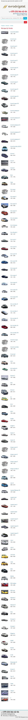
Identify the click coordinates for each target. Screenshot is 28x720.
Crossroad (12, 354)
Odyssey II (12, 597)
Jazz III (12, 483)
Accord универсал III (15, 125)
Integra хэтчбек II (14, 468)
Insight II (12, 425)
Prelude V (12, 626)
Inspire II (12, 433)
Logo (11, 562)
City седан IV (13, 211)
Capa (11, 182)
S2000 (11, 640)
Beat (11, 175)
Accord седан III (14, 67)
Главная (3, 25)
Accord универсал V (15, 139)
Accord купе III (13, 53)
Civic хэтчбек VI (14, 318)
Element (12, 390)
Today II (12, 690)
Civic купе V (13, 239)
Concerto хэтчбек (14, 347)
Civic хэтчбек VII (14, 325)
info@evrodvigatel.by (21, 13)
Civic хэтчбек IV (14, 304)
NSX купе (12, 590)
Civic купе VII (13, 254)
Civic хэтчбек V (14, 311)
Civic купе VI (13, 246)
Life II (11, 540)
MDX (11, 569)
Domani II (12, 375)
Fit (11, 397)
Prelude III (12, 619)
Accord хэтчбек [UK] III (15, 146)
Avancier (12, 168)
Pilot (11, 612)
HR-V (11, 411)
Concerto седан (14, 339)
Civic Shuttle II (13, 232)
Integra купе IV (14, 454)
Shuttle (12, 647)
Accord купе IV (13, 60)
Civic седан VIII (14, 297)
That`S (12, 676)
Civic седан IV (13, 268)
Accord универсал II (15, 117)
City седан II (13, 196)
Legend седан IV (14, 533)
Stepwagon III (13, 662)
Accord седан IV (14, 74)
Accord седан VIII (14, 103)
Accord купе (13, 39)
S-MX (11, 655)
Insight (12, 418)
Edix (11, 382)
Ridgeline (12, 633)
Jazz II (11, 476)
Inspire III (12, 440)
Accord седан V (14, 82)
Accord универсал (14, 110)
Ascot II (12, 160)
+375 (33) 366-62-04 (18, 12)
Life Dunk (12, 554)
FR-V (11, 404)
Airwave (12, 153)
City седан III (13, 203)
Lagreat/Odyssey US (15, 490)
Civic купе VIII (13, 261)
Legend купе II (13, 504)
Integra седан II (14, 461)
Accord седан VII (14, 96)
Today (11, 683)
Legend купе (13, 497)
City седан (12, 189)
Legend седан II (14, 519)
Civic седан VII (13, 289)
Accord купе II (13, 46)
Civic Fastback (13, 225)
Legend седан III (14, 526)
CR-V (11, 361)
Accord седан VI (14, 89)
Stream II (12, 669)
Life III (11, 547)
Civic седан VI (13, 282)
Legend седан (13, 511)
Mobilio (12, 576)
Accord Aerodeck (14, 32)
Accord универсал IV (15, 132)
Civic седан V (13, 275)
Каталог (7, 25)
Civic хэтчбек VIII (14, 332)
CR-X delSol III (13, 368)
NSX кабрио (13, 583)
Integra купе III (13, 447)
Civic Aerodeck (13, 218)
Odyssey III (12, 604)
